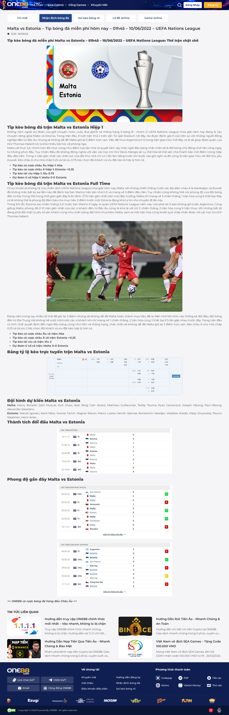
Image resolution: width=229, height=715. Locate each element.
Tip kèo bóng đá (22, 41)
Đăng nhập (193, 5)
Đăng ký (213, 5)
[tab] (22, 18)
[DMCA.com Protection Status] (11, 710)
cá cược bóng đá (33, 601)
